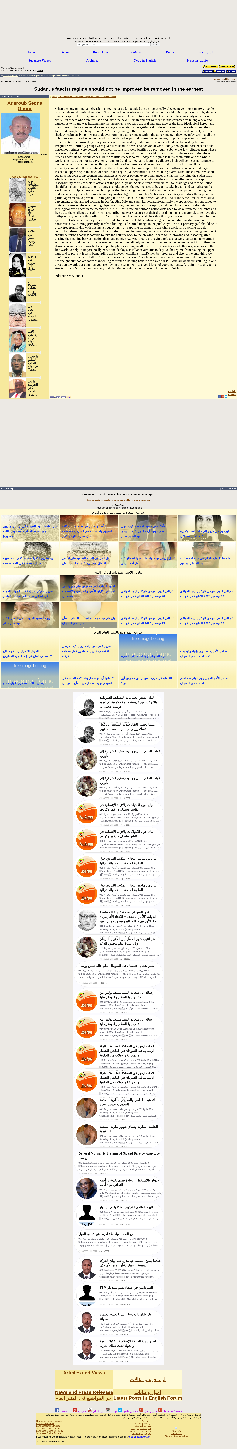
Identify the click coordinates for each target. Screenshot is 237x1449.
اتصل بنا (107, 41)
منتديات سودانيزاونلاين (76, 38)
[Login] (219, 73)
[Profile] (231, 73)
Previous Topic (219, 79)
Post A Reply (6, 489)
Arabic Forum (232, 393)
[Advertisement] (118, 17)
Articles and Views (122, 41)
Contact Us (176, 1433)
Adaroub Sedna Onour (24, 105)
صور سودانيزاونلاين (142, 1426)
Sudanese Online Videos (48, 1428)
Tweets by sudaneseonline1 (24, 177)
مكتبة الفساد (94, 38)
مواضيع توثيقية (131, 38)
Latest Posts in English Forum (147, 1398)
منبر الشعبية (146, 38)
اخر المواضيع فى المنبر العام (84, 1398)
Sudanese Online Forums (48, 1433)
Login (20, 68)
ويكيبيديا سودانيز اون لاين (140, 1431)
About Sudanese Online (176, 1436)
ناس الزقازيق (155, 41)
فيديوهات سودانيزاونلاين (140, 1428)
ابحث (105, 38)
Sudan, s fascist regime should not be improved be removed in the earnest (84, 97)
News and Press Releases (89, 41)
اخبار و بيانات (116, 38)
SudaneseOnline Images (48, 1426)
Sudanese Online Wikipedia (50, 1431)
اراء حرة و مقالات (162, 38)
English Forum (140, 41)
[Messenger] (207, 73)
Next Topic (230, 79)
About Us (176, 1431)
